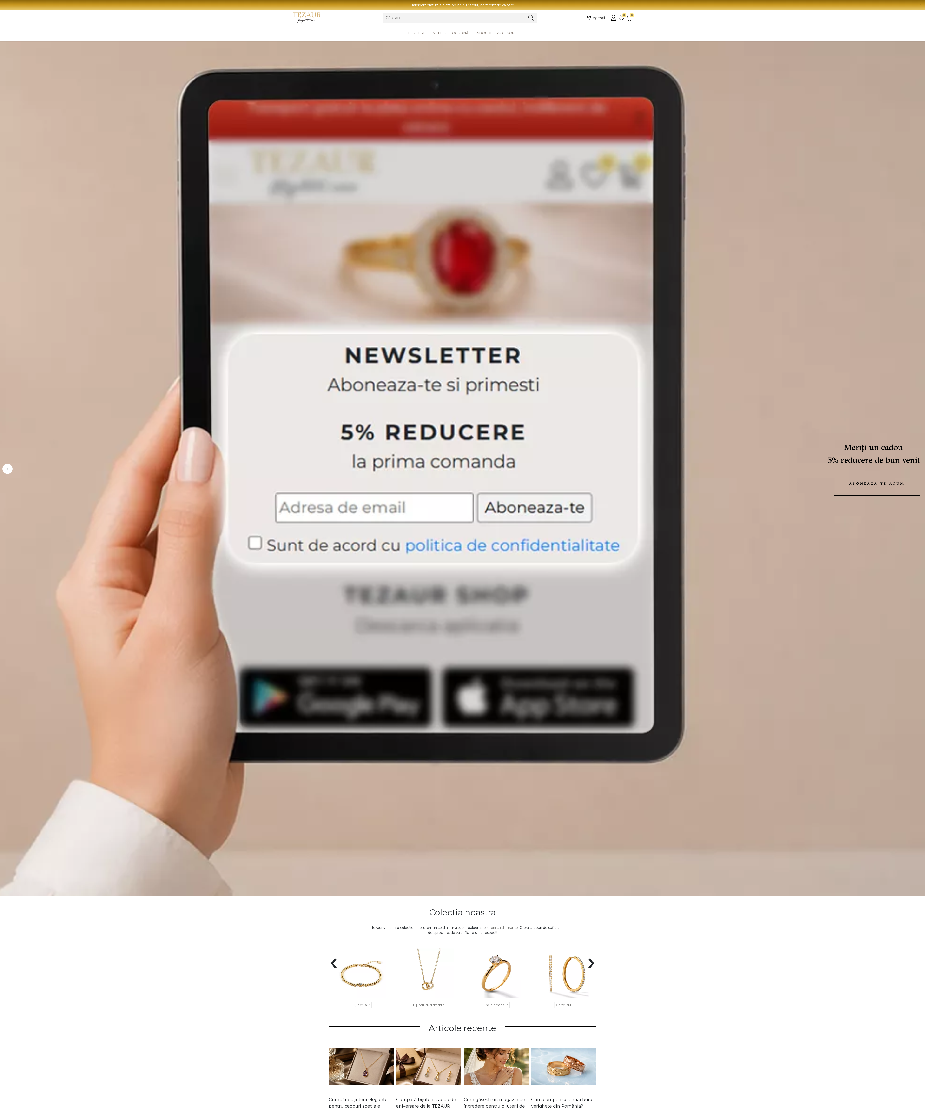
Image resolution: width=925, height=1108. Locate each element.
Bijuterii (417, 33)
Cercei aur (563, 1005)
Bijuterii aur (361, 1005)
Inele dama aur (496, 1005)
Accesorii (507, 33)
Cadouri (482, 33)
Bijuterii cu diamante (428, 1005)
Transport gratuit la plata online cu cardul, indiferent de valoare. (462, 5)
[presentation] (333, 960)
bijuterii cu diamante (501, 927)
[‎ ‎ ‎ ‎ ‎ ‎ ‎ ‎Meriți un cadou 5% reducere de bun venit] (462, 468)
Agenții (599, 18)
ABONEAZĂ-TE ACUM (877, 484)
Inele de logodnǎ (450, 33)
